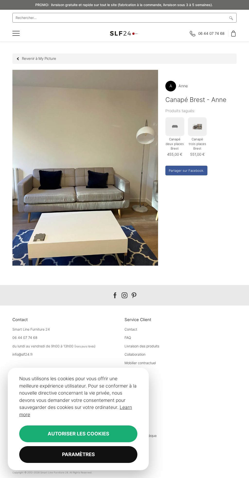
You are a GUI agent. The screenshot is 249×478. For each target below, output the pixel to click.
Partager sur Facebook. (186, 170)
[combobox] (124, 18)
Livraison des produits (141, 346)
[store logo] (124, 33)
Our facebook (115, 295)
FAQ (127, 337)
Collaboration (134, 354)
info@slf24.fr (22, 354)
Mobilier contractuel (140, 363)
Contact (130, 329)
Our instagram (124, 295)
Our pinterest (134, 295)
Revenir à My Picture (39, 58)
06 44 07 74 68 (24, 337)
